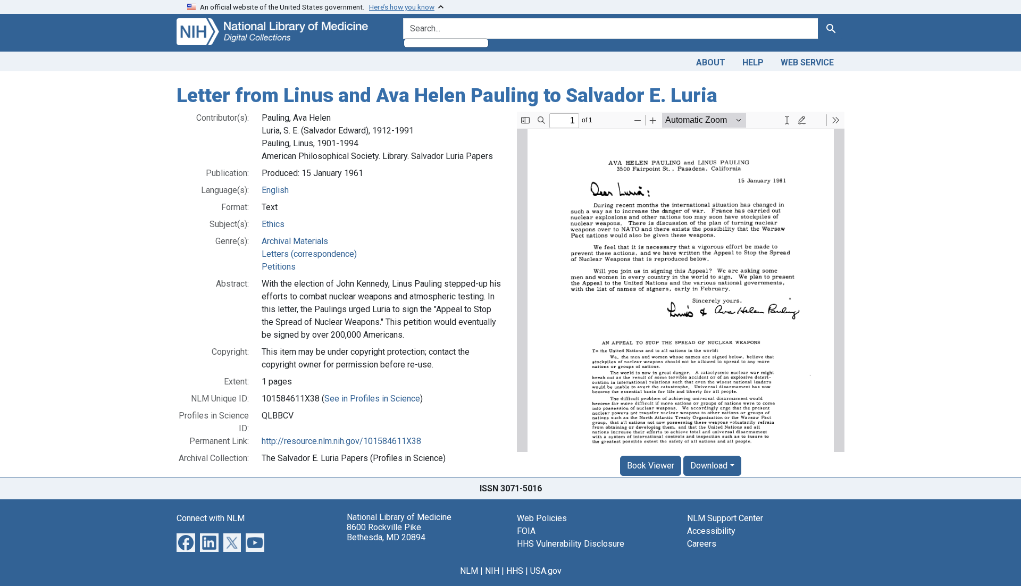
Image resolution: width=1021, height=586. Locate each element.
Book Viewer (650, 466)
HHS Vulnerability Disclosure (570, 544)
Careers (701, 544)
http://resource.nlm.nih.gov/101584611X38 (341, 441)
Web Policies (542, 518)
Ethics (273, 224)
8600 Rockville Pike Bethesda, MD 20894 (386, 532)
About (710, 62)
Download (708, 466)
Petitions (279, 267)
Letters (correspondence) (309, 254)
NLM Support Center (725, 518)
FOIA (526, 531)
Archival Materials (295, 241)
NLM (469, 571)
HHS (514, 571)
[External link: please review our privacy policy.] (186, 542)
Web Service (807, 62)
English (275, 190)
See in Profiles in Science (372, 399)
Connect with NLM (211, 518)
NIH (492, 571)
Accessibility (711, 531)
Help (753, 62)
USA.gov (546, 571)
